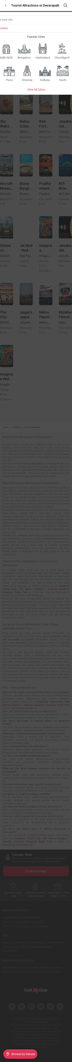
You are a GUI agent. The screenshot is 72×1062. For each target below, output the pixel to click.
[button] (5, 5)
